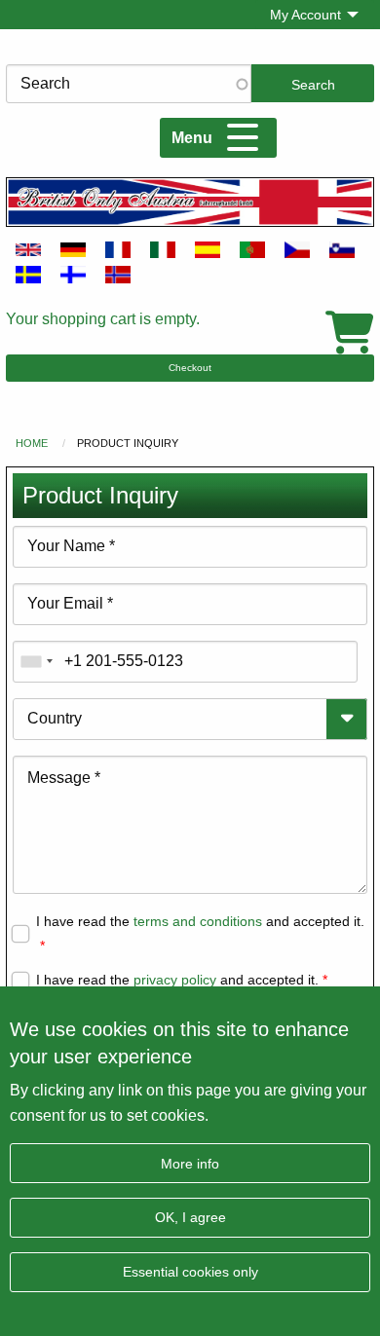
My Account (305, 14)
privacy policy (174, 979)
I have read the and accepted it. (200, 921)
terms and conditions (197, 921)
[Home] (190, 201)
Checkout (190, 367)
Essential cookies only (190, 1272)
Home (32, 443)
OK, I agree (190, 1217)
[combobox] (36, 662)
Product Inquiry (127, 443)
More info (190, 1163)
